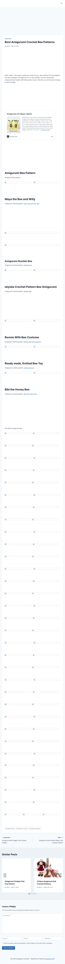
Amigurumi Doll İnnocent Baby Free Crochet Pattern (51, 840)
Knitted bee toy (29, 368)
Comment (7, 915)
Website (47, 938)
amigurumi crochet (21, 828)
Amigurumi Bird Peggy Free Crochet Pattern (14, 840)
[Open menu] (61, 3)
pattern (17, 177)
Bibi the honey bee (30, 394)
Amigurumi (8, 38)
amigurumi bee (10, 828)
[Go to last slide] (4, 875)
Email (26, 938)
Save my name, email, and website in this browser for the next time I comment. (28, 943)
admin (8, 46)
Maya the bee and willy (32, 203)
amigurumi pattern (35, 828)
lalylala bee (27, 291)
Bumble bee (28, 265)
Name (5, 938)
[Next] (60, 875)
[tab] (29, 893)
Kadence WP (50, 959)
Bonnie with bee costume (32, 342)
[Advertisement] (32, 18)
